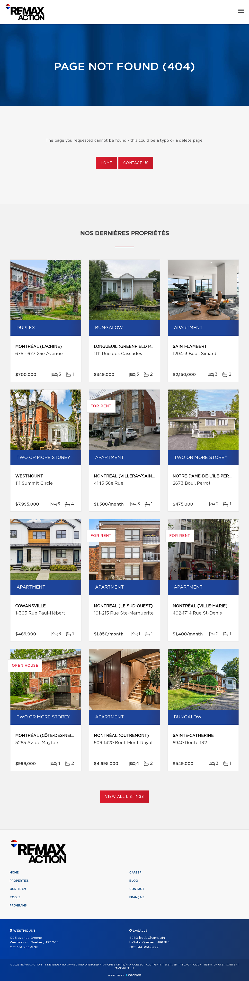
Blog (133, 880)
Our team (18, 889)
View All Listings (124, 796)
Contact (136, 889)
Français (136, 897)
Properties (19, 880)
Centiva (133, 975)
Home (106, 163)
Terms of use (213, 965)
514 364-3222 (148, 947)
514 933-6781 (27, 947)
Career (135, 872)
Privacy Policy (190, 965)
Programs (18, 905)
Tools (15, 897)
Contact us (135, 163)
